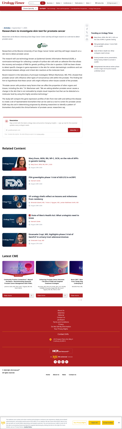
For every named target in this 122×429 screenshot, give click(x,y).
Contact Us (61, 317)
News (64, 375)
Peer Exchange (51, 8)
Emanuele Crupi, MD (37, 240)
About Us (61, 310)
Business (50, 3)
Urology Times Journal (94, 8)
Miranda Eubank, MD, (38, 202)
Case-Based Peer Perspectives (79, 8)
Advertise (61, 313)
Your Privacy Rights (61, 329)
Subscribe (73, 130)
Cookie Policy (28, 427)
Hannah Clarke (35, 181)
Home (48, 375)
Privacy (61, 324)
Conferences (67, 3)
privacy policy (40, 134)
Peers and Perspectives (63, 8)
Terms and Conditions (61, 322)
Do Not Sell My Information (61, 327)
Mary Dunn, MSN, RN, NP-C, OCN (41, 164)
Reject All (95, 423)
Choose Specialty (28, 8)
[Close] (119, 423)
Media (58, 3)
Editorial (61, 315)
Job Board (61, 320)
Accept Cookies (108, 423)
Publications (79, 3)
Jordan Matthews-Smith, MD (70, 202)
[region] (61, 423)
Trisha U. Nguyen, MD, (52, 202)
